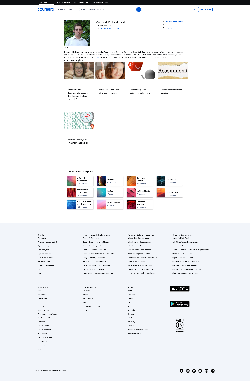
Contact (131, 314)
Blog (84, 302)
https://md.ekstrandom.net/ (175, 21)
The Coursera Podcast (91, 306)
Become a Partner (45, 337)
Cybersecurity (43, 246)
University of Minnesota (110, 29)
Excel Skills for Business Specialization (143, 257)
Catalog (41, 306)
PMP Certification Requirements (184, 265)
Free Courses (43, 345)
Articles (131, 318)
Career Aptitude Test (180, 238)
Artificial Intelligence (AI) (47, 242)
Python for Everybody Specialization (142, 273)
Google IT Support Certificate (94, 250)
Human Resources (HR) (47, 257)
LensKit (96, 57)
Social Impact (43, 341)
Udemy (40, 349)
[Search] (138, 9)
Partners (86, 294)
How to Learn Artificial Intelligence (185, 261)
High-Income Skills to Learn (182, 257)
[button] (72, 9)
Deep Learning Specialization (139, 253)
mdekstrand (169, 25)
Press (130, 290)
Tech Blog (87, 310)
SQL (39, 273)
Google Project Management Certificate (98, 253)
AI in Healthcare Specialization (139, 250)
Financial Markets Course (137, 261)
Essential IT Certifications (182, 253)
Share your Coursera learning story (186, 273)
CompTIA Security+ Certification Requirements (190, 250)
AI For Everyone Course (137, 246)
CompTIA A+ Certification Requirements (187, 246)
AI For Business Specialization (139, 242)
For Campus (42, 333)
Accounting (42, 238)
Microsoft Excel (44, 261)
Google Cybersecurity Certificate (96, 242)
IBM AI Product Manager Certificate (96, 265)
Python (40, 269)
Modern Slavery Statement (138, 329)
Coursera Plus (43, 310)
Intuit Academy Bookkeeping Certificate (98, 273)
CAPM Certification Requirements (185, 242)
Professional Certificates (48, 314)
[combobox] (105, 9)
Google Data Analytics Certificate (96, 246)
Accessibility (133, 310)
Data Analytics (43, 250)
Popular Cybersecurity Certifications (186, 269)
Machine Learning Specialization (140, 265)
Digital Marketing (44, 253)
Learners (86, 290)
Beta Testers (88, 298)
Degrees (41, 322)
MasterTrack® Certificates (48, 318)
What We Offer (43, 294)
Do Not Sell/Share (134, 333)
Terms (130, 298)
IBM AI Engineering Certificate (94, 261)
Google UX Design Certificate (94, 257)
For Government (44, 329)
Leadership (42, 298)
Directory (131, 322)
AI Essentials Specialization (138, 238)
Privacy (130, 302)
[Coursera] (46, 9)
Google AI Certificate (91, 238)
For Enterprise (43, 325)
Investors (131, 294)
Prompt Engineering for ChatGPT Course (143, 269)
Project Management (46, 265)
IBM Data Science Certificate (94, 269)
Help (129, 306)
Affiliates (131, 325)
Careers (41, 302)
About (40, 290)
